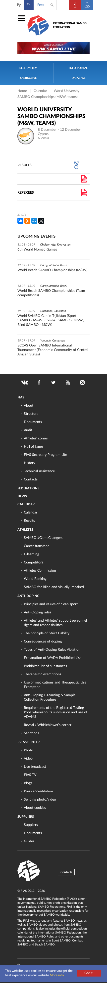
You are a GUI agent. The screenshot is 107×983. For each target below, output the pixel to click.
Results (29, 520)
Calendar (41, 91)
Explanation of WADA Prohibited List (52, 658)
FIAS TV (30, 775)
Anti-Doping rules (37, 612)
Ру (19, 5)
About (28, 405)
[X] (41, 221)
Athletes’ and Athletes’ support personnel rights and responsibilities (55, 623)
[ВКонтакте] (20, 221)
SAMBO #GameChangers (43, 538)
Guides (29, 841)
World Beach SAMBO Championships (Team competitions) (51, 293)
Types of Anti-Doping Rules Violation (52, 649)
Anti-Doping (28, 596)
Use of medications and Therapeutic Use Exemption (55, 685)
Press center (28, 742)
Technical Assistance (39, 471)
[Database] (87, 5)
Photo (28, 750)
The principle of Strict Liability (46, 633)
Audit (28, 430)
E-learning (31, 554)
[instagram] (82, 382)
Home (22, 91)
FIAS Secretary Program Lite (45, 455)
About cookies (35, 808)
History (29, 463)
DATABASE (79, 78)
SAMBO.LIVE (28, 78)
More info (57, 975)
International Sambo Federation (70, 25)
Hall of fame (33, 446)
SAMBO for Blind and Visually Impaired (54, 587)
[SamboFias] (28, 871)
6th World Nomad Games (37, 249)
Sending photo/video (40, 799)
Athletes (25, 529)
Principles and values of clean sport (51, 604)
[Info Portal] (75, 5)
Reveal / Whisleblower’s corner (47, 725)
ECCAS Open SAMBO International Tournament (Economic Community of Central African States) (52, 350)
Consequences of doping (43, 641)
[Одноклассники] (27, 221)
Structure (31, 414)
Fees (40, 5)
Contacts (31, 479)
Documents (33, 422)
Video (28, 758)
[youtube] (68, 382)
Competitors (33, 562)
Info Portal (78, 68)
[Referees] (84, 192)
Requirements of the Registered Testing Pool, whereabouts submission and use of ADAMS (55, 712)
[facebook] (39, 382)
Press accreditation (38, 791)
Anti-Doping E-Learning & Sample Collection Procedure (49, 697)
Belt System (28, 68)
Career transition (37, 546)
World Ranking (35, 579)
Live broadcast (35, 767)
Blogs (28, 783)
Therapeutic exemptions (42, 674)
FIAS (20, 397)
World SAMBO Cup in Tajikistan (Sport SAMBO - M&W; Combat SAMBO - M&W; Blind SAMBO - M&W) (50, 320)
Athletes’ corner (36, 438)
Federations (28, 488)
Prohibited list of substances (45, 666)
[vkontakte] (24, 382)
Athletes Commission (40, 570)
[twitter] (53, 382)
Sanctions (31, 733)
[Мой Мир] (34, 221)
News (22, 496)
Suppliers (25, 816)
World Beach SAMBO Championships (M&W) (52, 270)
